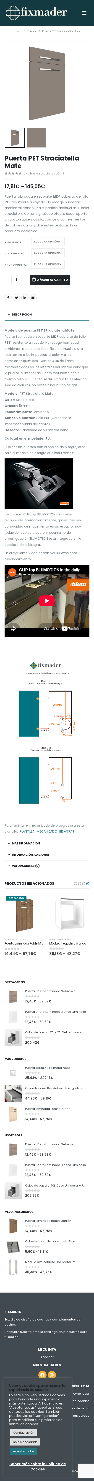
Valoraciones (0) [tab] (25, 866)
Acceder (47, 1357)
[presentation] (10, 83)
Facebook (8, 297)
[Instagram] (52, 1375)
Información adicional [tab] (30, 854)
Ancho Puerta (15, 265)
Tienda (32, 31)
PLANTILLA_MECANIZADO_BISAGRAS (47, 831)
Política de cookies (74, 1401)
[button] (75, 883)
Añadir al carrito (52, 280)
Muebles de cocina (15, 939)
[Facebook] (42, 1375)
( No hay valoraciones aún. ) (44, 173)
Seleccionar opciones (37, 902)
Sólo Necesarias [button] (25, 1442)
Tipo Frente (13, 242)
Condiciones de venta (72, 1408)
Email (33, 297)
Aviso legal (81, 1393)
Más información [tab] (26, 843)
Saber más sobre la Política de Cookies (38, 1467)
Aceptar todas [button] (23, 1451)
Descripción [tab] (21, 314)
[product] (69, 914)
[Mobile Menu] (84, 13)
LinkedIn (25, 297)
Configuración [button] (23, 1432)
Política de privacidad (72, 1415)
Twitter (16, 297)
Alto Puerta (14, 253)
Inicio (18, 31)
